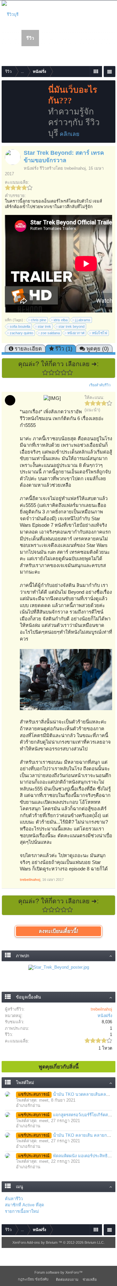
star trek (44, 326)
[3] (58, 372)
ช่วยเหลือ (90, 1279)
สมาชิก (79, 38)
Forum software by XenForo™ (58, 1272)
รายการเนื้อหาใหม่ (22, 1211)
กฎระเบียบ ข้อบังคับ (33, 1279)
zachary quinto (21, 333)
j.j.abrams (82, 320)
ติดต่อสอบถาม (67, 1279)
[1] (45, 372)
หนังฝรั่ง (31, 168)
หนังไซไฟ (99, 333)
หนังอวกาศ (75, 333)
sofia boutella (20, 326)
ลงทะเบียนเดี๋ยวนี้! (58, 931)
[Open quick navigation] (96, 71)
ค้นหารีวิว (14, 1198)
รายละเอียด (28, 348)
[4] (64, 372)
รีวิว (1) (63, 348)
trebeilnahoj (75, 168)
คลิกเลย (69, 134)
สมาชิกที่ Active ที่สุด (24, 1204)
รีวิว (30, 38)
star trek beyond (71, 326)
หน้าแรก (13, 38)
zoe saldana (50, 333)
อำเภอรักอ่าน (28, 1105)
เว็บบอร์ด (53, 38)
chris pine (38, 320)
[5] (70, 372)
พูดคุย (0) (97, 348)
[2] (51, 372)
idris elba (61, 320)
